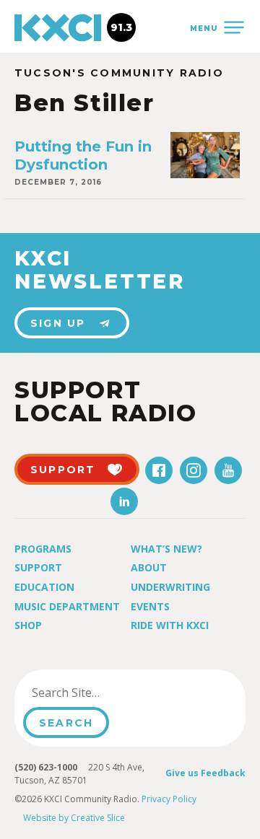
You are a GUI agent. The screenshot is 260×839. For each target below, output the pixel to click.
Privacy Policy (169, 799)
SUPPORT (63, 469)
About (149, 567)
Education (44, 587)
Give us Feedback (205, 773)
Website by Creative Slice (74, 818)
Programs (43, 548)
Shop (28, 625)
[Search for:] (96, 692)
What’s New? (166, 548)
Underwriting (170, 587)
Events (150, 606)
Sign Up (58, 323)
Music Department (67, 606)
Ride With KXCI (170, 625)
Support (38, 567)
